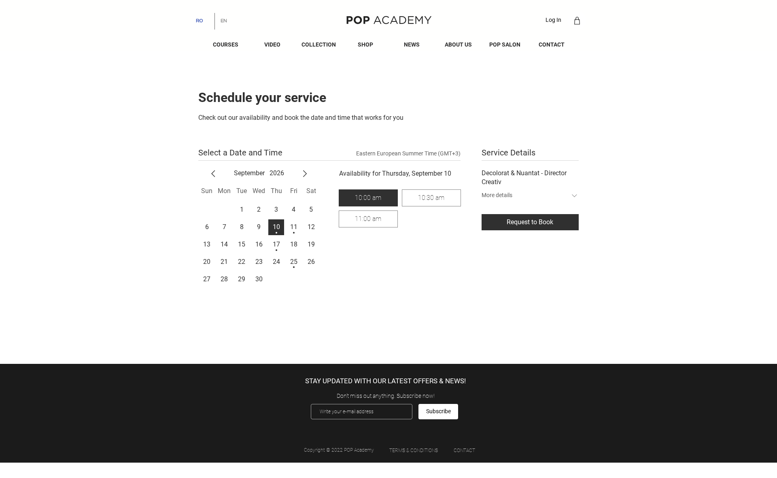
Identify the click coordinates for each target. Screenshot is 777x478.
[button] (411, 44)
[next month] (305, 173)
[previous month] (213, 173)
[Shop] (576, 20)
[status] (408, 153)
